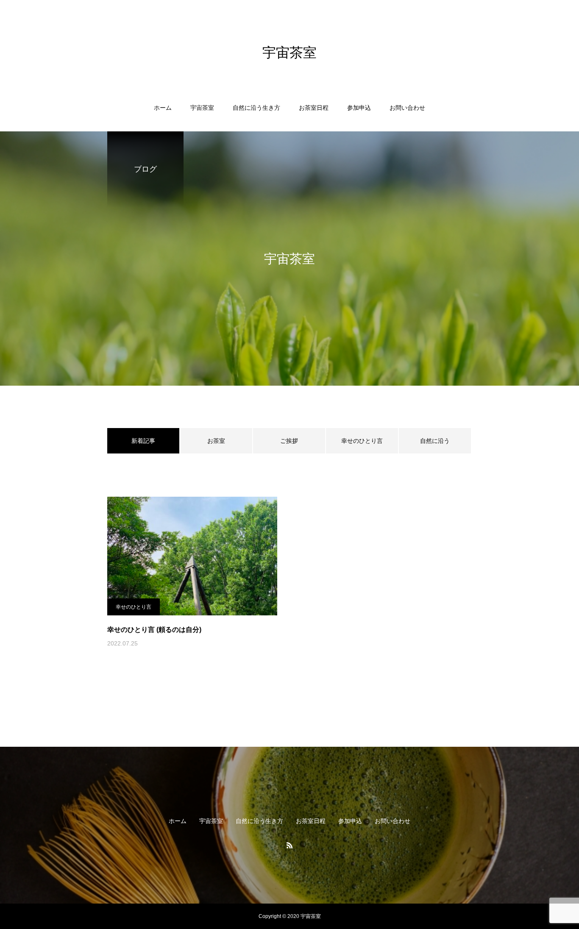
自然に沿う (435, 440)
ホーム (163, 107)
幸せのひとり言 (362, 440)
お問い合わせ (407, 107)
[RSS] (289, 845)
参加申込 (359, 107)
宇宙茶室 (202, 107)
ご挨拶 (289, 440)
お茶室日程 (313, 107)
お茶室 (216, 440)
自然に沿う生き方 (256, 107)
